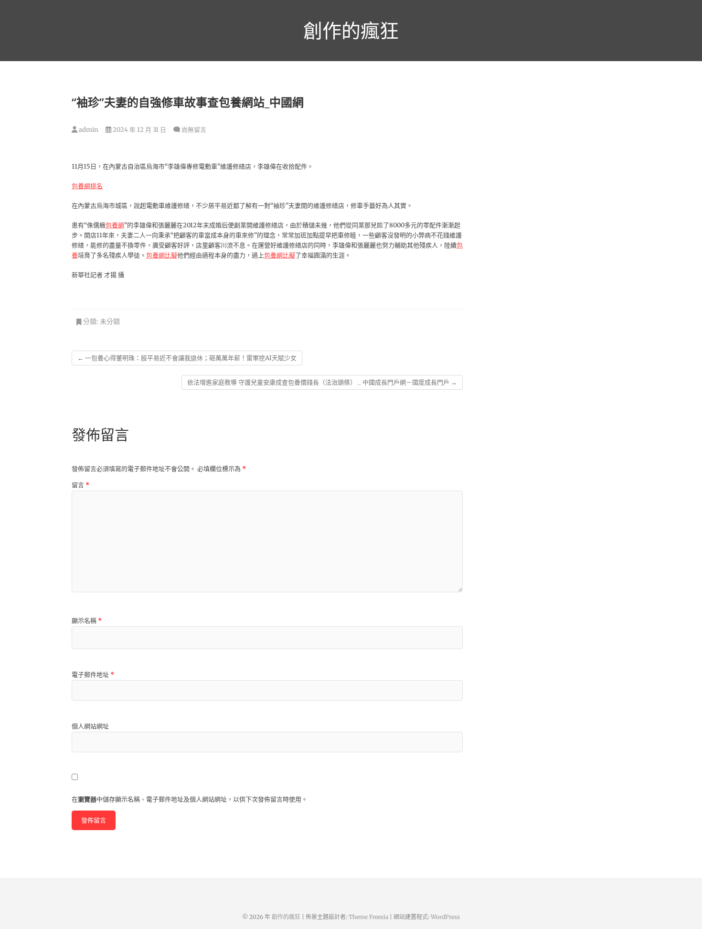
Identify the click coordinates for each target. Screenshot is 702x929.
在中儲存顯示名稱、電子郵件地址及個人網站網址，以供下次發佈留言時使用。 (190, 799)
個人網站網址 (90, 726)
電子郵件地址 (93, 675)
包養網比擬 (161, 255)
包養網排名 (87, 186)
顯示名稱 (87, 621)
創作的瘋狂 (351, 30)
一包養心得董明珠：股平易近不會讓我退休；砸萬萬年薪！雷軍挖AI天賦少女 (187, 358)
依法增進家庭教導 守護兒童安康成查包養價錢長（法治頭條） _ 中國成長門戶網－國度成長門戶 (322, 382)
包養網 (115, 225)
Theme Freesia (368, 916)
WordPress (445, 916)
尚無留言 (193, 130)
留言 (80, 485)
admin (87, 130)
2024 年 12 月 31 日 (138, 130)
